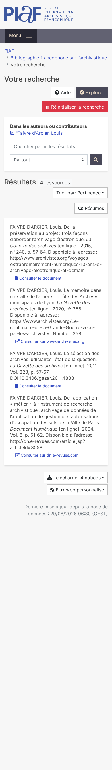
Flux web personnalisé (79, 490)
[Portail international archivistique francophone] (56, 14)
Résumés (93, 208)
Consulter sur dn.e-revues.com (49, 455)
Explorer (94, 92)
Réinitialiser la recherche (77, 107)
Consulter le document (40, 278)
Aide (65, 92)
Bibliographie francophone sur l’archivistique (59, 58)
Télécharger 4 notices (76, 477)
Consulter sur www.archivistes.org (52, 341)
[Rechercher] (96, 159)
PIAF (9, 51)
